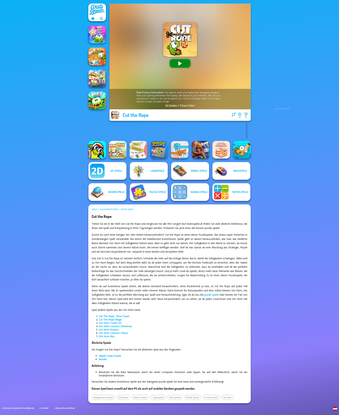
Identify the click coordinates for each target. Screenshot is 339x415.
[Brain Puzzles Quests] (138, 150)
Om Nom (227, 397)
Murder (103, 359)
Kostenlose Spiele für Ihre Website (18, 408)
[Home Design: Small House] (221, 150)
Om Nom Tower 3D (110, 323)
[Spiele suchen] (101, 18)
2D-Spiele (123, 397)
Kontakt (44, 408)
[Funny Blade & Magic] (97, 150)
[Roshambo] (180, 150)
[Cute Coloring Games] (242, 150)
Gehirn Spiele (140, 397)
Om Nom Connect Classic (113, 333)
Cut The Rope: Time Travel (114, 316)
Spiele (94, 209)
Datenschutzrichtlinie (65, 408)
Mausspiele (174, 397)
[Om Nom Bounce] (97, 100)
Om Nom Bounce (109, 329)
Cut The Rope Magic (110, 319)
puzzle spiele (211, 294)
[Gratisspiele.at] (92, 18)
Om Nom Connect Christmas (115, 326)
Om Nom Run (107, 336)
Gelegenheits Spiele (109, 209)
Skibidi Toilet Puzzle (110, 356)
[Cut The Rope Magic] (97, 34)
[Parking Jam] (159, 150)
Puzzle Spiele (127, 209)
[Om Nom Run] (97, 78)
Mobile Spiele (192, 397)
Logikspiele (158, 397)
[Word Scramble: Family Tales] (200, 150)
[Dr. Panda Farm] (118, 150)
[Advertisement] (282, 56)
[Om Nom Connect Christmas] (97, 56)
